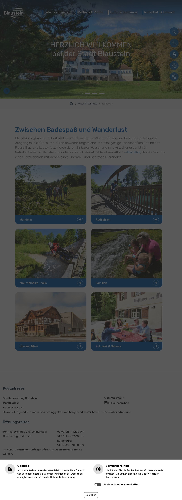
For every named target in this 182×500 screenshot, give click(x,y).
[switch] (97, 484)
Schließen (91, 495)
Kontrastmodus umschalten (121, 484)
